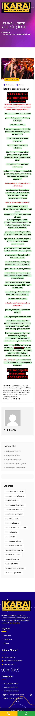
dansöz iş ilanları (12, 523)
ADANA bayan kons (20, 388)
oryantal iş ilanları (13, 555)
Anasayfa (5, 32)
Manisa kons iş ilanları (14, 550)
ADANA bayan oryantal (23, 390)
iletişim (6, 643)
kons (25, 528)
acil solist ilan (16, 386)
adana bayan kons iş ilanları (15, 468)
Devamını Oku (15, 623)
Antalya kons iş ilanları (15, 491)
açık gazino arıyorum (13, 451)
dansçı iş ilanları (12, 518)
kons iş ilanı (10, 536)
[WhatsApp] (26, 713)
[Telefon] (9, 713)
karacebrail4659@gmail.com (13, 661)
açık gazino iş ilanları (13, 455)
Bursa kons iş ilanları (14, 514)
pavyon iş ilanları (12, 559)
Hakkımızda (8, 639)
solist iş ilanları (12, 564)
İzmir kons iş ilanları (13, 573)
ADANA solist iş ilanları (10, 397)
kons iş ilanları (11, 532)
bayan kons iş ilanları (14, 509)
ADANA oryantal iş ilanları (20, 394)
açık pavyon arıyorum (13, 459)
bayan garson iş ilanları (15, 505)
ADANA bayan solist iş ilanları (12, 392)
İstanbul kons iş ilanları (15, 568)
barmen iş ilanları (12, 500)
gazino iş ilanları (12, 528)
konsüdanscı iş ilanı (13, 541)
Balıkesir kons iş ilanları (15, 496)
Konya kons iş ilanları (14, 546)
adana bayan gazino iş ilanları (16, 463)
